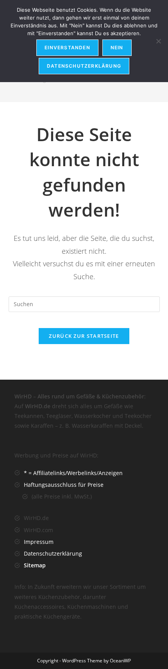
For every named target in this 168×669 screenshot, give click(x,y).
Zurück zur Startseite (84, 335)
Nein (117, 47)
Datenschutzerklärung (53, 553)
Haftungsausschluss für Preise (64, 484)
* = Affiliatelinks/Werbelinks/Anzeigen (73, 473)
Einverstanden (67, 47)
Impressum (39, 541)
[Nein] (158, 41)
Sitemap (35, 565)
